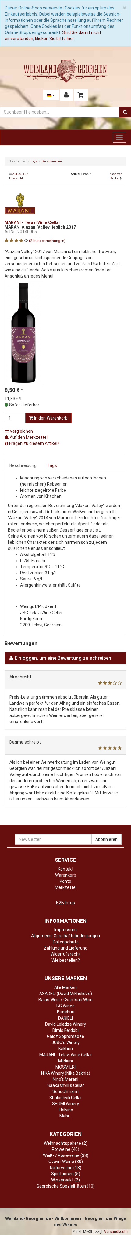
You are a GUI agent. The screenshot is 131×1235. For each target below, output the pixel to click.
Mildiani (65, 1060)
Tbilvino (65, 1109)
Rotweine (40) (65, 1149)
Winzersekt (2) (65, 1179)
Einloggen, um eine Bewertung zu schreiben (63, 658)
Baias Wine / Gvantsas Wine (65, 999)
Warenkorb (65, 875)
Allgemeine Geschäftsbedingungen (65, 935)
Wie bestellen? (65, 960)
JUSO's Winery (65, 1042)
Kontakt (65, 869)
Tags (52, 465)
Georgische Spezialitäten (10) (66, 1186)
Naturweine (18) (65, 1167)
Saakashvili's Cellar (65, 1085)
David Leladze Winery (65, 1024)
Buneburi (65, 1011)
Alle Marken (65, 987)
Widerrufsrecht (65, 954)
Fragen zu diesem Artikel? (33, 443)
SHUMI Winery (65, 1103)
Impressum (65, 929)
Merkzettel (65, 887)
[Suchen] (125, 112)
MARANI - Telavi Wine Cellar (65, 1054)
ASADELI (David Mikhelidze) (65, 993)
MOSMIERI (65, 1067)
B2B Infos (65, 902)
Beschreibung (23, 465)
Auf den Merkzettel (28, 437)
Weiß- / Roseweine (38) (65, 1155)
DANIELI (65, 1018)
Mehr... (65, 1116)
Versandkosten (116, 1231)
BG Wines (65, 1005)
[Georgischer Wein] (65, 71)
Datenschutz (66, 941)
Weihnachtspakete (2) (65, 1143)
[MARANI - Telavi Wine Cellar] (20, 203)
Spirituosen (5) (65, 1173)
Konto (65, 881)
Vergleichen (21, 431)
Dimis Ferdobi (65, 1030)
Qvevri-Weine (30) (65, 1161)
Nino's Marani (65, 1079)
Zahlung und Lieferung (65, 948)
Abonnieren (106, 839)
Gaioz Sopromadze (65, 1036)
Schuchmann (65, 1091)
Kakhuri (65, 1048)
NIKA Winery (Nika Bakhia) (65, 1073)
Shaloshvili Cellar (65, 1097)
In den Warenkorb (50, 418)
